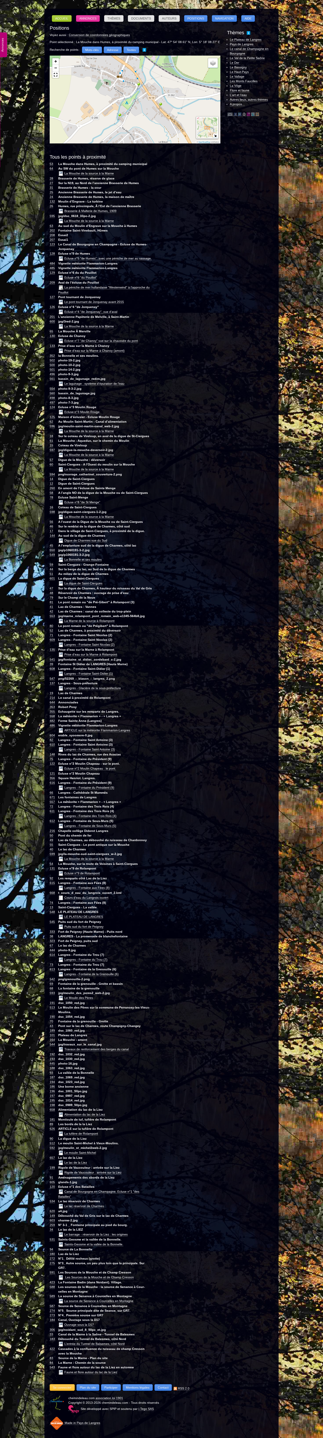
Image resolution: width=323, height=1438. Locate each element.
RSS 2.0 (183, 1388)
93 (51, 1072)
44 (51, 569)
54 (51, 864)
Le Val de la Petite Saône (247, 58)
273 (52, 1315)
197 (52, 1096)
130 (52, 336)
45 (51, 545)
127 (52, 297)
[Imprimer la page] (244, 114)
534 (52, 1201)
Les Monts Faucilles (244, 81)
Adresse (112, 50)
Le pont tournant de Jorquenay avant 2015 (94, 302)
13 (51, 907)
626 (52, 1128)
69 (51, 983)
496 (52, 374)
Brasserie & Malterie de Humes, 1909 (90, 211)
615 (52, 883)
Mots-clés (92, 50)
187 (52, 1077)
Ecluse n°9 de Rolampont (82, 873)
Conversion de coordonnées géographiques (99, 35)
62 (51, 421)
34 (51, 1229)
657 (52, 1157)
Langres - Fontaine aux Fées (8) (87, 887)
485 (52, 268)
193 (52, 1059)
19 (51, 693)
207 (52, 239)
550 (52, 550)
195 (52, 1100)
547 (52, 678)
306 (52, 1329)
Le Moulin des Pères (78, 998)
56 (51, 521)
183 (52, 1339)
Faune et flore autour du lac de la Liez (90, 1372)
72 (51, 806)
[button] (136, 85)
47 (51, 588)
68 (51, 988)
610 (52, 744)
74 (51, 902)
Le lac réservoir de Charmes (84, 1206)
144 (52, 535)
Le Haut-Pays (239, 72)
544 (52, 1044)
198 (52, 1105)
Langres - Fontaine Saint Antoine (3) (89, 749)
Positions (195, 18)
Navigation (224, 18)
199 (52, 1167)
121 (52, 773)
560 (52, 393)
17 (51, 531)
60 (51, 464)
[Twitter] (253, 114)
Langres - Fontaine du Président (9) (89, 787)
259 (52, 1225)
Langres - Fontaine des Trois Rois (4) (90, 816)
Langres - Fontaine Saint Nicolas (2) (89, 644)
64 (51, 168)
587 (52, 1306)
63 (51, 226)
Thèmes (113, 18)
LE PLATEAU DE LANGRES (83, 916)
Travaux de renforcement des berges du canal (96, 1049)
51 (51, 574)
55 (51, 844)
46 (51, 526)
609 (52, 639)
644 (52, 702)
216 (52, 831)
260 (52, 488)
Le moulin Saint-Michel (80, 1152)
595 (52, 216)
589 (52, 1296)
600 (52, 321)
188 (52, 1068)
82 (51, 740)
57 (51, 460)
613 (52, 969)
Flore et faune (239, 90)
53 (51, 164)
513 (52, 1007)
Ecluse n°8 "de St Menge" (82, 502)
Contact (163, 1387)
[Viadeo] (257, 114)
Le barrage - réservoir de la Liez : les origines (96, 1234)
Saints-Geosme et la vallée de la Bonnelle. (93, 1244)
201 (52, 317)
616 (52, 782)
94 (51, 1249)
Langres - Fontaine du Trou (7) (85, 959)
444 (52, 950)
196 (52, 1091)
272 (52, 1258)
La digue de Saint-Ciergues (83, 583)
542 (52, 979)
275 (52, 1263)
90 (51, 1138)
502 (52, 360)
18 (51, 436)
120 (52, 1186)
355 (52, 711)
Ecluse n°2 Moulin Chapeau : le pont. (90, 768)
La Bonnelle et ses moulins (83, 559)
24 (51, 197)
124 (52, 407)
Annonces (87, 18)
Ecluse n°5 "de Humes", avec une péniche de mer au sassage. (108, 258)
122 (52, 763)
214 (52, 697)
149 (52, 1215)
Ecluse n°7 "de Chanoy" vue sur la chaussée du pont (101, 340)
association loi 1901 (109, 1398)
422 (52, 1349)
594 (52, 474)
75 (51, 759)
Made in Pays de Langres (82, 1423)
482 (52, 721)
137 (52, 683)
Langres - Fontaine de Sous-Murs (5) (90, 826)
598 (52, 512)
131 (52, 868)
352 (52, 355)
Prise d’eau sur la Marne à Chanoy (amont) (94, 350)
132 (52, 201)
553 (52, 616)
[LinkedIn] (239, 114)
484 (52, 263)
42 (51, 611)
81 (51, 602)
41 (51, 607)
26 (51, 206)
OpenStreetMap (204, 142)
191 (52, 1003)
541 (52, 659)
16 (51, 507)
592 (52, 1148)
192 (52, 1054)
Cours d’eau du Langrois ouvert (86, 897)
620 (52, 1211)
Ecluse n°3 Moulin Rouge (82, 412)
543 (52, 1367)
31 (51, 187)
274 (52, 1310)
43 (51, 1026)
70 (51, 1021)
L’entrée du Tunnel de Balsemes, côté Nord (94, 1344)
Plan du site (88, 1387)
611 (52, 811)
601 (52, 578)
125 (52, 417)
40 (51, 849)
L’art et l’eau (238, 95)
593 (52, 993)
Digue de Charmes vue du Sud (85, 540)
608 (52, 668)
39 (51, 664)
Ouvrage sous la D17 (79, 1324)
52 (51, 630)
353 (52, 707)
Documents (141, 18)
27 (51, 183)
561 (52, 378)
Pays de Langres (241, 44)
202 (52, 230)
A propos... (237, 104)
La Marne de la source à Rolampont (89, 621)
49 (51, 840)
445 (52, 1063)
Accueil (61, 18)
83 (51, 1358)
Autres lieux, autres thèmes (249, 99)
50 (51, 835)
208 (52, 235)
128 (52, 253)
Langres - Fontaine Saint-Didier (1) (88, 673)
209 (52, 282)
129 (52, 272)
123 (52, 244)
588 (52, 1287)
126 (52, 307)
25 (51, 192)
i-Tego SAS (146, 1409)
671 (52, 797)
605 (52, 1182)
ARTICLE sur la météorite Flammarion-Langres (97, 730)
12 (51, 483)
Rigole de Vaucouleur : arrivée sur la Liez (93, 1172)
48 (51, 593)
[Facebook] (235, 114)
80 (51, 626)
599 (52, 854)
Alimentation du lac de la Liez (84, 1114)
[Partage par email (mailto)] (230, 114)
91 (51, 1177)
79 (51, 597)
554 (52, 388)
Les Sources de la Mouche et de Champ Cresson (99, 1277)
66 (51, 792)
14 (51, 479)
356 (52, 778)
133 (52, 346)
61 (51, 440)
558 (52, 716)
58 (51, 492)
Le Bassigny (238, 67)
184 (52, 1320)
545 (52, 922)
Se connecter (62, 1387)
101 (52, 1035)
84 (51, 1362)
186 (52, 1086)
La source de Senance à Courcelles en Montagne (98, 1301)
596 (52, 426)
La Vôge (235, 85)
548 (52, 912)
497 (52, 402)
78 (51, 497)
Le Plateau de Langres (245, 39)
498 (52, 398)
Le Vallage (237, 76)
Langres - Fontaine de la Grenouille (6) (91, 974)
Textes (131, 50)
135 (52, 649)
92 (51, 878)
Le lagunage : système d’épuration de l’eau (94, 383)
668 (52, 893)
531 (52, 1239)
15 (51, 445)
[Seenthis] (248, 114)
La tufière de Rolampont (81, 1133)
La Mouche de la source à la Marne (89, 173)
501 (52, 369)
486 (52, 725)
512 (52, 1143)
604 (52, 735)
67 (51, 945)
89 (51, 1124)
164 (52, 1039)
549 (52, 554)
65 (51, 331)
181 (52, 1119)
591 (52, 1272)
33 (51, 1334)
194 (52, 1082)
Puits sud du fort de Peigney (83, 926)
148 (52, 754)
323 (52, 941)
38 (51, 936)
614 (52, 954)
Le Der (234, 62)
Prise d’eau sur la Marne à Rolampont (90, 654)
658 (52, 1109)
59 (51, 564)
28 (51, 178)
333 (52, 931)
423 (52, 1282)
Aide (248, 18)
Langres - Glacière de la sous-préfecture (92, 688)
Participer (111, 1387)
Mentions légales (137, 1387)
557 (52, 802)
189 (52, 1030)
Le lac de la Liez (75, 1162)
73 (51, 964)
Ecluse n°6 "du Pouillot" (80, 277)
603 (52, 1220)
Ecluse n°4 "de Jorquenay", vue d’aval (90, 311)
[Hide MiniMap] (215, 136)
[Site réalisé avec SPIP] (73, 1409)
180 (52, 1254)
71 (51, 635)
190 (52, 1016)
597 (52, 450)
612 (52, 821)
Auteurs (169, 18)
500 (52, 365)
